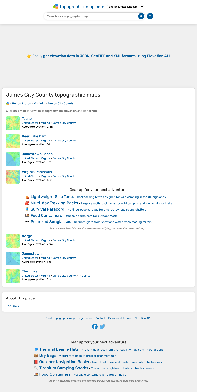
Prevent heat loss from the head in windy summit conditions (123, 349)
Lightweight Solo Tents (52, 196)
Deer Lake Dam (34, 136)
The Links (30, 271)
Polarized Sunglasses (51, 221)
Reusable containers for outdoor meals (91, 216)
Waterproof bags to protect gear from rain (87, 356)
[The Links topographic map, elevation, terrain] (13, 276)
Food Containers (46, 215)
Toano (27, 118)
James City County (64, 123)
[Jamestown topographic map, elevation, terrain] (13, 258)
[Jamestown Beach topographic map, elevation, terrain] (13, 159)
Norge (27, 236)
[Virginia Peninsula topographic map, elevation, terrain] (13, 177)
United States (30, 123)
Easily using (101, 56)
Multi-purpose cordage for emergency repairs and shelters (106, 209)
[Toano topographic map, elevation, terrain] (13, 123)
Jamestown (32, 254)
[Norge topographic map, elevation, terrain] (13, 241)
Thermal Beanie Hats (59, 349)
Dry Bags (47, 355)
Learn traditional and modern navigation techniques (127, 362)
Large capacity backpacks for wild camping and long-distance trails (126, 203)
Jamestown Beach (37, 154)
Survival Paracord (47, 209)
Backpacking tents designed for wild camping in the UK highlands (121, 197)
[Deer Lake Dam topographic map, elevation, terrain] (13, 141)
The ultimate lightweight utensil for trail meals (122, 368)
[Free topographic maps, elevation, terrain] (7, 103)
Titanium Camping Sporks (63, 367)
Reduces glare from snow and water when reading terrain (113, 222)
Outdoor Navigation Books (64, 361)
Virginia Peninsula (37, 172)
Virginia (45, 123)
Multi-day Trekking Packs (54, 203)
